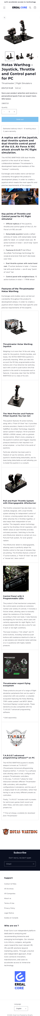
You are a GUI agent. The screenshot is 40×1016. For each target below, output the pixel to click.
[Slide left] (2, 57)
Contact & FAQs (10, 884)
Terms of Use (9, 903)
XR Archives (9, 889)
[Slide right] (37, 57)
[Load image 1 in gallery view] (9, 56)
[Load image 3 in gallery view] (30, 56)
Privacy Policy (9, 908)
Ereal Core (16, 1015)
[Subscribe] (33, 863)
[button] (4, 7)
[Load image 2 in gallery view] (19, 56)
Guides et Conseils (11, 918)
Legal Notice (9, 913)
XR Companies (9, 893)
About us (7, 898)
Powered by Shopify (26, 1015)
